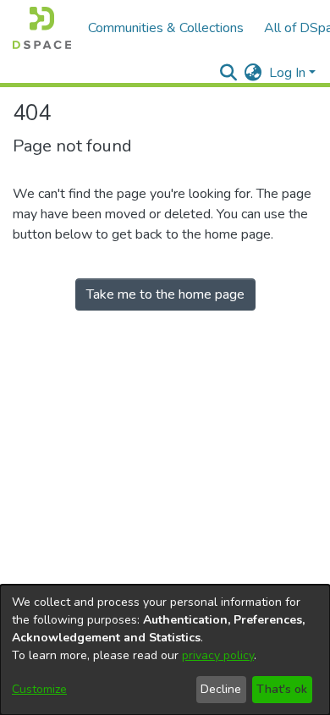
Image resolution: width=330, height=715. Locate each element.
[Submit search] (228, 73)
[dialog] (165, 650)
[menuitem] (253, 73)
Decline (221, 689)
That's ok (281, 689)
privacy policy (218, 655)
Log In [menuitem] (287, 72)
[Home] (42, 28)
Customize (39, 689)
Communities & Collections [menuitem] (166, 28)
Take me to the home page (165, 294)
